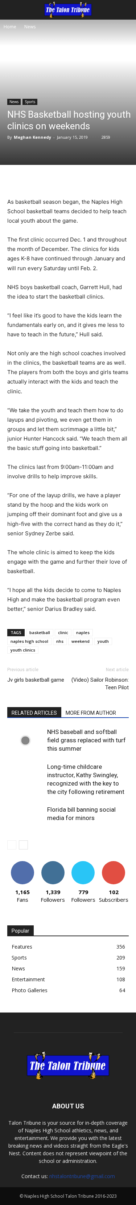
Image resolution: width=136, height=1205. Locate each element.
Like (22, 864)
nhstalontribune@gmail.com (82, 1176)
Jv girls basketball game (35, 680)
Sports (30, 101)
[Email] (104, 180)
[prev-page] (11, 844)
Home (10, 27)
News (30, 27)
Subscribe (113, 864)
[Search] (126, 10)
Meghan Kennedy (32, 137)
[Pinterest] (70, 180)
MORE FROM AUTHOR (91, 713)
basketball (39, 632)
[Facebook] (37, 180)
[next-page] (23, 844)
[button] (12, 10)
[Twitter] (54, 180)
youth (103, 641)
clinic (63, 632)
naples (83, 632)
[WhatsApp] (87, 180)
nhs (59, 641)
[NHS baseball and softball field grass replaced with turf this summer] (25, 740)
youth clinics (23, 650)
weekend (80, 641)
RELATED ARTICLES (34, 713)
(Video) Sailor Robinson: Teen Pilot (100, 684)
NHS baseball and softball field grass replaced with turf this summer (86, 740)
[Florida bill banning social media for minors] (25, 818)
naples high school (29, 641)
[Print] (121, 180)
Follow (52, 864)
